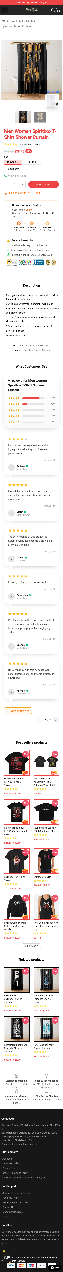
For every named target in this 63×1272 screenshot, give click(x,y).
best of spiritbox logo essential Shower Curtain (15, 1048)
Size (6, 156)
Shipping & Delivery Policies (16, 1193)
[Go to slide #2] (40, 117)
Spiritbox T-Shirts (42, 876)
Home (4, 20)
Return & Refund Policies (15, 1202)
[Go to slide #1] (23, 117)
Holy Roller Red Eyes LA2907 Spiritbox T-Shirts (14, 782)
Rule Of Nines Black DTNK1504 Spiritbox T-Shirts (15, 831)
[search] (53, 10)
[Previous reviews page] (40, 720)
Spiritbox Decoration (24, 20)
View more (31, 946)
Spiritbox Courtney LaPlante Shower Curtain (43, 999)
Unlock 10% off (7, 1257)
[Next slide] (56, 69)
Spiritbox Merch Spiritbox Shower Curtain (13, 999)
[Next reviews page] (56, 720)
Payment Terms (10, 1197)
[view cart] (58, 10)
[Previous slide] (6, 69)
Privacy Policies (10, 1168)
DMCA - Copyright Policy (15, 1173)
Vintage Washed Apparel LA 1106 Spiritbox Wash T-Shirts (45, 782)
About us (7, 1158)
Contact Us (8, 1207)
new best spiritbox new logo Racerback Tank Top (46, 926)
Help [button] (57, 1268)
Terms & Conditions (12, 1163)
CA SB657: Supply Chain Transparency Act (24, 1177)
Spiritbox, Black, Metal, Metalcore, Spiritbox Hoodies (15, 926)
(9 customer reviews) (30, 144)
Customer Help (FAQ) (13, 1212)
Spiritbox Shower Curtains (16, 26)
